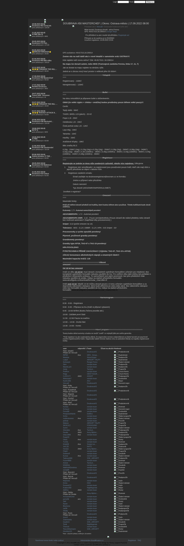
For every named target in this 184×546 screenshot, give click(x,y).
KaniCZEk (67, 381)
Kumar (65, 456)
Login (115, 2)
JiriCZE (66, 446)
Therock (66, 527)
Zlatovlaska (67, 520)
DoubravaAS (92, 352)
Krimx (65, 483)
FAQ (139, 540)
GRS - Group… (92, 355)
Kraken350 (67, 488)
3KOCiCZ (66, 425)
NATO (89, 446)
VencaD (100, 27)
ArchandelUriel (68, 497)
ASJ (88, 381)
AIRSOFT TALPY (93, 360)
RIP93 (65, 355)
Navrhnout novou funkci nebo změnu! (49, 540)
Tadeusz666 (67, 458)
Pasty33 (66, 437)
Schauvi (66, 409)
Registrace (132, 540)
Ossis (65, 439)
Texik (65, 524)
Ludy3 (65, 360)
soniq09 (66, 470)
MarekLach (67, 367)
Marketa (66, 357)
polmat (65, 421)
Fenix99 (66, 411)
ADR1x (66, 490)
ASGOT (90, 376)
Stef (64, 501)
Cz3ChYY (67, 376)
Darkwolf (66, 453)
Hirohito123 (67, 531)
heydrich (66, 522)
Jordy (65, 369)
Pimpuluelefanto (69, 414)
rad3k (65, 508)
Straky (65, 511)
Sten (65, 364)
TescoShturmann (69, 529)
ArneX (65, 517)
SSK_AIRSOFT (93, 458)
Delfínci (90, 414)
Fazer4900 (67, 460)
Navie (65, 504)
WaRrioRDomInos (70, 467)
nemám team (92, 364)
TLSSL (65, 442)
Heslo (131, 2)
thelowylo (66, 362)
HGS (89, 483)
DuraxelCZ (67, 485)
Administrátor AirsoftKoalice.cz (92, 540)
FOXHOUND (92, 425)
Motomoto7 (67, 378)
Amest (65, 463)
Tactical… (90, 369)
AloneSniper (91, 357)
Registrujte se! (123, 35)
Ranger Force (92, 362)
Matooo (66, 423)
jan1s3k (66, 499)
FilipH (65, 451)
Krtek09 (66, 444)
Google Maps (112, 31)
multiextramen (68, 418)
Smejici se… (92, 444)
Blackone (66, 506)
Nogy (65, 374)
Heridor (66, 449)
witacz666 (67, 435)
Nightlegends (92, 488)
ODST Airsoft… (93, 374)
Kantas (65, 407)
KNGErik (66, 465)
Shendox (66, 430)
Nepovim (66, 481)
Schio (65, 416)
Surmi (65, 428)
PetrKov (66, 371)
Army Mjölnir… (92, 432)
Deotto (65, 432)
